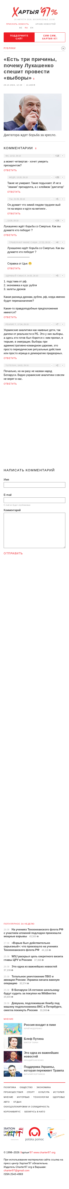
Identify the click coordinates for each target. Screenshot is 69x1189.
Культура (43, 1092)
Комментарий (12, 510)
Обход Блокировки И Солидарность (26, 1107)
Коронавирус (12, 1112)
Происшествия (13, 1092)
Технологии (41, 1097)
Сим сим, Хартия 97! (49, 37)
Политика (10, 1087)
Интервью (23, 1097)
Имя (6, 479)
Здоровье (59, 1097)
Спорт (31, 1092)
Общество (26, 1087)
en (31, 28)
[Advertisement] (34, 428)
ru (26, 28)
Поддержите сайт (19, 37)
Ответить (10, 170)
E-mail (7, 494)
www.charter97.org (44, 1152)
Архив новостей (46, 24)
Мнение (9, 1019)
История (58, 1092)
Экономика (43, 1087)
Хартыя (35, 12)
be (20, 28)
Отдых (17, 1102)
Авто (7, 1102)
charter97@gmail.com (16, 1170)
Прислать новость (17, 24)
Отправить (13, 553)
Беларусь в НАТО (34, 1112)
